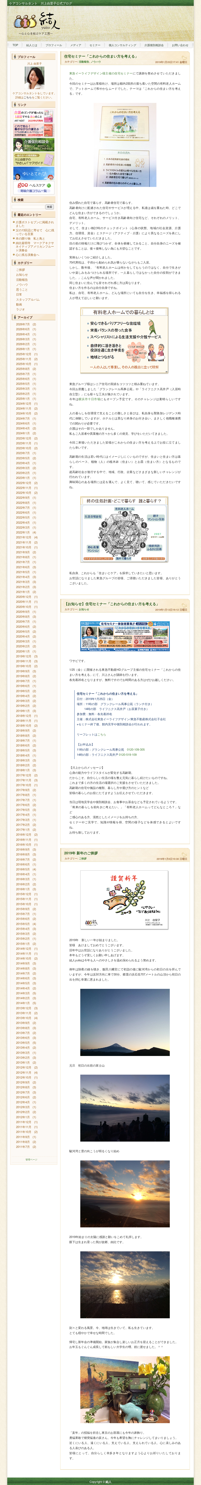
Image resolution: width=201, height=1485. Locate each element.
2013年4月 (23, 1047)
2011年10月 (23, 1132)
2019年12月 (23, 656)
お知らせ (22, 274)
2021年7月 (23, 562)
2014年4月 (23, 988)
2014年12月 (23, 948)
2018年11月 (23, 720)
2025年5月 (23, 384)
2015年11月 (23, 899)
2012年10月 (23, 1077)
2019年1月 (23, 711)
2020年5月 (23, 631)
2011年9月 (23, 1137)
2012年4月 (23, 1102)
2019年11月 (23, 661)
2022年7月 (23, 507)
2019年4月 (23, 696)
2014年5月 (23, 983)
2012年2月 (23, 1112)
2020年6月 (23, 626)
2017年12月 (23, 775)
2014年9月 (23, 963)
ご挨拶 (20, 269)
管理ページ (31, 1159)
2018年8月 (23, 735)
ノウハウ (22, 284)
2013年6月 (23, 1038)
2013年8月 (23, 1028)
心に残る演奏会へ (27, 255)
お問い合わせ (180, 45)
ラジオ (20, 309)
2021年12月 (23, 537)
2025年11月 (23, 359)
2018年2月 (23, 765)
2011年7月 (23, 1147)
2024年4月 (23, 428)
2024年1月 (23, 433)
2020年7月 (23, 621)
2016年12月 (23, 834)
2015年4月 (23, 929)
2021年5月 (23, 572)
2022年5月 (23, 517)
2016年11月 (23, 839)
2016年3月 (23, 879)
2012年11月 (23, 1072)
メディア (75, 45)
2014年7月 (23, 973)
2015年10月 (23, 904)
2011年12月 (23, 1122)
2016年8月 (23, 854)
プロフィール (54, 45)
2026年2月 (23, 344)
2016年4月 (23, 874)
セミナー (95, 45)
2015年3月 (23, 933)
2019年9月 (23, 671)
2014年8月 (23, 968)
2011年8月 (23, 1142)
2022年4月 (23, 522)
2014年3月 (23, 993)
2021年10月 (23, 547)
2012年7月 (23, 1092)
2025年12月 (23, 354)
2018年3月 (23, 760)
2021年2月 (23, 587)
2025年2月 (23, 394)
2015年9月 (23, 909)
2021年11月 (23, 542)
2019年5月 (23, 691)
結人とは (31, 45)
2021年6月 (23, 567)
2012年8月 (23, 1087)
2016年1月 (23, 889)
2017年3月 (23, 820)
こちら (101, 734)
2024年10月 (23, 413)
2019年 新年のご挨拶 (81, 852)
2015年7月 (23, 914)
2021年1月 (23, 592)
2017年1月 (23, 829)
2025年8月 (23, 369)
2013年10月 (23, 1018)
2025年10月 (23, 364)
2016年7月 (23, 859)
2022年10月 (23, 492)
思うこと (22, 289)
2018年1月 (23, 770)
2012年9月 (23, 1082)
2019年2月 (23, 706)
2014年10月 (23, 958)
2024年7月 (23, 418)
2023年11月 (23, 443)
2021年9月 (23, 552)
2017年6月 (23, 805)
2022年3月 (23, 527)
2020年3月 (23, 641)
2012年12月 (23, 1067)
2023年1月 (23, 478)
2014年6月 (23, 978)
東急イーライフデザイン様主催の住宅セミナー (101, 73)
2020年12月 (23, 597)
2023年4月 (23, 463)
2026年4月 (23, 334)
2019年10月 (23, 666)
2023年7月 (23, 453)
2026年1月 (23, 349)
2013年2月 (23, 1057)
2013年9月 (23, 1023)
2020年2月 (23, 646)
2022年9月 (23, 497)
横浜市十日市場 (89, 399)
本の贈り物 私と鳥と (30, 238)
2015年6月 (23, 919)
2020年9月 (23, 611)
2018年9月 (23, 730)
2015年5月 (23, 924)
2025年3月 (23, 388)
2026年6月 (23, 329)
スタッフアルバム (28, 299)
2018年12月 (23, 716)
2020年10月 (23, 607)
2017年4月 (23, 814)
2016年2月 (23, 884)
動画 (19, 304)
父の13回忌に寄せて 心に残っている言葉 (35, 232)
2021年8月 (23, 557)
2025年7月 (23, 374)
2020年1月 (23, 651)
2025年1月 (23, 398)
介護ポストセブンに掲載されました (35, 224)
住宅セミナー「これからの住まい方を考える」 (101, 56)
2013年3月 (23, 1052)
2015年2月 (23, 938)
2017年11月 (23, 780)
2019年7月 (23, 681)
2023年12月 (23, 438)
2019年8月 (23, 676)
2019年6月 (23, 686)
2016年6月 (23, 864)
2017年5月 (23, 810)
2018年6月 (23, 745)
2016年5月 (23, 869)
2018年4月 (23, 755)
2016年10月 (23, 844)
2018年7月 (23, 740)
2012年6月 (23, 1097)
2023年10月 (23, 448)
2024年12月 (23, 403)
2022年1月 (23, 532)
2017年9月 (23, 790)
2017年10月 (23, 785)
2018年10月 (23, 725)
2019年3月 (23, 701)
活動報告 (22, 279)
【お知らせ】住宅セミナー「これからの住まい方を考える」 (112, 603)
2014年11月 (23, 953)
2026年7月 (23, 324)
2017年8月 (23, 795)
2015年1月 (23, 944)
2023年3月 (23, 468)
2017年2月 (23, 825)
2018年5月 (23, 750)
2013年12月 (23, 1008)
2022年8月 (23, 502)
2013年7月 (23, 1033)
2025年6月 (23, 379)
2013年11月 (23, 1013)
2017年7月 (23, 800)
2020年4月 (23, 636)
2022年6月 (23, 512)
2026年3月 (23, 339)
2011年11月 (23, 1127)
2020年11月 (23, 601)
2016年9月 (23, 849)
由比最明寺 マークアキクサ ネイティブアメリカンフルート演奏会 (36, 246)
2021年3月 (23, 582)
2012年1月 (23, 1117)
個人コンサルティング (122, 45)
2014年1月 (23, 1003)
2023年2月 (23, 473)
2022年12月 (23, 483)
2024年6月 (23, 423)
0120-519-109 (128, 754)
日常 (19, 294)
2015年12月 (23, 894)
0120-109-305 (136, 749)
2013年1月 (23, 1062)
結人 (108, 1482)
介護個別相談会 (154, 45)
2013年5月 (23, 1042)
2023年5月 (23, 458)
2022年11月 (23, 488)
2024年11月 (23, 408)
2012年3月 (23, 1107)
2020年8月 (23, 616)
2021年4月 (23, 577)
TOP (15, 45)
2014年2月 (23, 998)
